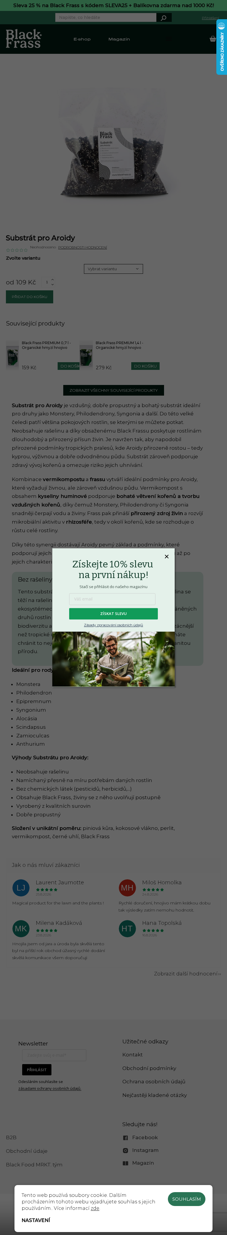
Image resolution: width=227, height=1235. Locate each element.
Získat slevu (113, 613)
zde (95, 1208)
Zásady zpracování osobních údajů (113, 625)
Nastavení (36, 1220)
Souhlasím (186, 1199)
